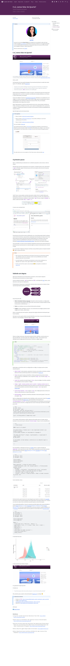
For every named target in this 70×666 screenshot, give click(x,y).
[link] (27, 2)
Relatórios (22, 11)
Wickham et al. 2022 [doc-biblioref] (17, 451)
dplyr (46, 450)
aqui (30, 129)
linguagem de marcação (31, 97)
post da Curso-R (46, 508)
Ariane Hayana (15, 18)
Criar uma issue (55, 30)
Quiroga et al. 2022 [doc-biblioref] (31, 450)
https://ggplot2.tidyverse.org (43, 628)
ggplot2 (45, 505)
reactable (38, 450)
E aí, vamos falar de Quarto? (56, 24)
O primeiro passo (56, 25)
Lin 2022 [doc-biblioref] (41, 450)
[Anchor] (33, 52)
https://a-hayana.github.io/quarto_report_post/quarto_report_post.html (36, 599)
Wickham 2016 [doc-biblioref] (16, 507)
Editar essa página (56, 29)
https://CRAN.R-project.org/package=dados (37, 626)
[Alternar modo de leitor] (65, 1)
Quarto (14, 11)
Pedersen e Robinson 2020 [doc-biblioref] (37, 505)
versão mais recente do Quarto (27, 116)
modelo (48, 398)
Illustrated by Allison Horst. (45, 77)
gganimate (29, 505)
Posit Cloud (29, 126)
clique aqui (23, 124)
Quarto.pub (17, 388)
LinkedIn (25, 48)
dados (26, 450)
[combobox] (67, 1)
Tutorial (18, 11)
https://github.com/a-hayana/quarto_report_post (29, 603)
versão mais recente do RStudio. (28, 122)
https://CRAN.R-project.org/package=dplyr (26, 632)
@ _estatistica (23, 43)
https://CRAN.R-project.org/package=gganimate (22, 621)
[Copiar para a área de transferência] (48, 344)
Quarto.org (27, 83)
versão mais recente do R (26, 118)
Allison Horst (26, 399)
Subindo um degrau (56, 26)
